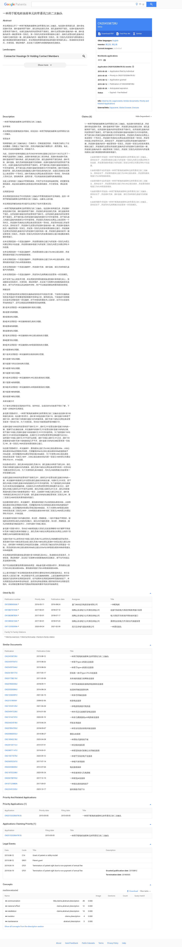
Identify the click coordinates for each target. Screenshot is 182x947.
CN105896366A (11, 604)
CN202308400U (11, 767)
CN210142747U (11, 717)
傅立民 (108, 44)
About (58, 943)
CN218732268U (11, 772)
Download (133, 891)
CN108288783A (11, 615)
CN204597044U (11, 667)
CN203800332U (11, 734)
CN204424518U (11, 723)
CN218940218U (11, 739)
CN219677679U (11, 756)
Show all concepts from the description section (24, 926)
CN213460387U (11, 695)
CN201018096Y (11, 700)
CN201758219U (11, 678)
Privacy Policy (112, 943)
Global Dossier (125, 108)
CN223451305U (11, 789)
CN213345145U (11, 706)
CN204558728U (11, 656)
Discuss (135, 108)
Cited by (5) (106, 101)
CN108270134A (11, 610)
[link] (12, 901)
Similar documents (131, 101)
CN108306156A (11, 621)
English (115, 40)
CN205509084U (11, 689)
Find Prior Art (124, 34)
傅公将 (114, 44)
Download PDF (107, 34)
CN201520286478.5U (13, 815)
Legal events (117, 101)
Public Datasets (88, 943)
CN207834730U (11, 728)
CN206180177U (11, 673)
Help (124, 943)
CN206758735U (11, 778)
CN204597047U (11, 662)
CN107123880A (11, 784)
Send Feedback (71, 943)
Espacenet (114, 108)
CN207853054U (11, 684)
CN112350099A (11, 626)
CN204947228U (11, 712)
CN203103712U (11, 745)
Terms (101, 943)
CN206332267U (11, 761)
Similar (139, 34)
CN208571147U (11, 750)
